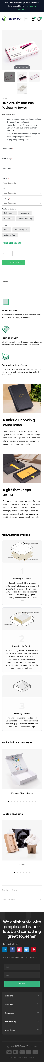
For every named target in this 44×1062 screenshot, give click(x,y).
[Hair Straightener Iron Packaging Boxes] (9, 77)
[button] (8, 801)
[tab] (22, 281)
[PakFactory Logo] (11, 18)
